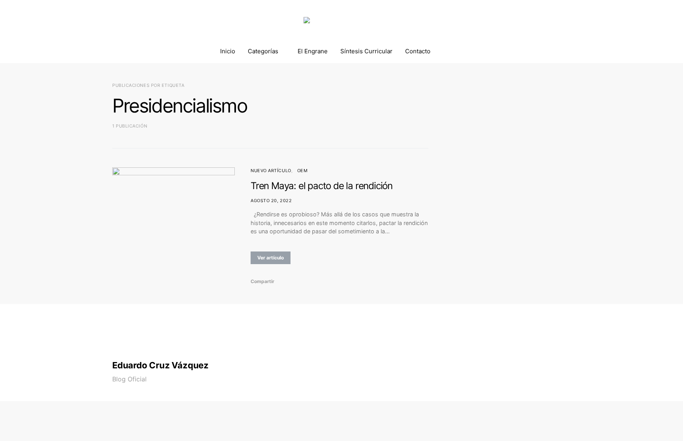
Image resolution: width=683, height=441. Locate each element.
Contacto (417, 51)
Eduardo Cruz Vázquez (160, 365)
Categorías (263, 51)
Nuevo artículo (271, 170)
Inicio (227, 51)
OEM (302, 170)
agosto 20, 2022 (271, 200)
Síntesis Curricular (366, 51)
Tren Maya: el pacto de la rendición (321, 185)
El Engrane (313, 51)
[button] (568, 51)
